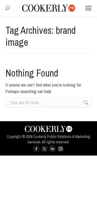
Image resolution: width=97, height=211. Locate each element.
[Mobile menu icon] (88, 8)
